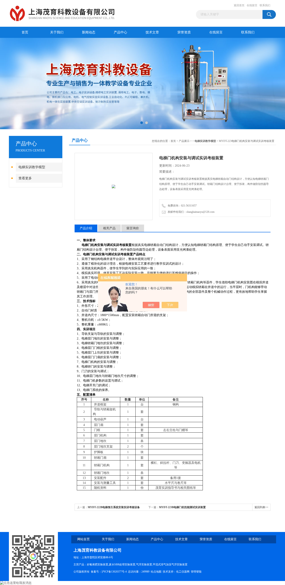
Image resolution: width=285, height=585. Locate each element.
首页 (25, 32)
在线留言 (252, 5)
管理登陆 (196, 571)
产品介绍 (86, 228)
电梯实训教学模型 (31, 167)
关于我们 (56, 32)
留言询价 (132, 228)
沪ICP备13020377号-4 (114, 571)
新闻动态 (88, 32)
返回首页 (239, 5)
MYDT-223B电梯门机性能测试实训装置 (182, 507)
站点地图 (156, 571)
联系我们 (265, 5)
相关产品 (109, 228)
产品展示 (184, 141)
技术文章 (152, 32)
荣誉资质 (184, 32)
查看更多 (25, 178)
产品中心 (120, 32)
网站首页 (83, 539)
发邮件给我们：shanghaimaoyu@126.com (190, 211)
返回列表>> (261, 507)
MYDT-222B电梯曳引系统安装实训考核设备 (114, 507)
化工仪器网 (182, 571)
